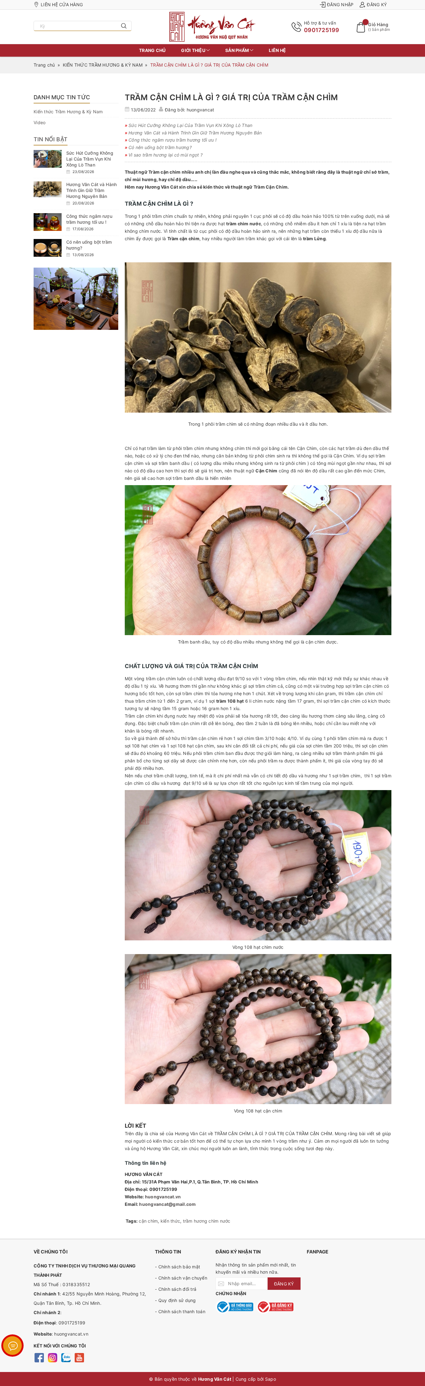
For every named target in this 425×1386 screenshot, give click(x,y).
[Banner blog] (76, 299)
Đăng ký (377, 4)
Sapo (270, 1379)
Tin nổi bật (51, 139)
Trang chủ (152, 50)
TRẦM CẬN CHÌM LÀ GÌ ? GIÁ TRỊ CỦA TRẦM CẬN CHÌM (231, 97)
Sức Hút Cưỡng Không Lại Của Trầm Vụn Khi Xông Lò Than (89, 158)
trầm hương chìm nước (207, 1221)
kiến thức (170, 1221)
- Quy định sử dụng (175, 1300)
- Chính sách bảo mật (177, 1266)
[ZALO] (65, 1357)
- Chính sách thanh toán (180, 1311)
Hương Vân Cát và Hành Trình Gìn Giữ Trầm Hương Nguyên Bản (91, 190)
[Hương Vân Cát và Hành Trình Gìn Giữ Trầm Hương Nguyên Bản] (48, 189)
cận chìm (148, 1221)
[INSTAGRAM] (52, 1357)
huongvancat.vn (163, 1196)
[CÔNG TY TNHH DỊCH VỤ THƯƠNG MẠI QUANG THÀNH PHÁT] (212, 26)
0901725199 (321, 30)
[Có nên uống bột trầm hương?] (48, 248)
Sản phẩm (237, 50)
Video (39, 122)
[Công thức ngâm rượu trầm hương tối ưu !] (48, 222)
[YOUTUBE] (79, 1357)
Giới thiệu (193, 50)
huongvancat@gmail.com (167, 1204)
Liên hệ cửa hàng (62, 4)
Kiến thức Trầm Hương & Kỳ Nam (68, 111)
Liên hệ (277, 50)
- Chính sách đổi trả (175, 1289)
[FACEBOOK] (39, 1357)
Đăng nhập (340, 4)
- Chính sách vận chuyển (181, 1278)
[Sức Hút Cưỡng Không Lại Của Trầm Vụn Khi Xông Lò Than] (48, 159)
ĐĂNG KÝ (284, 1283)
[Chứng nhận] (234, 1307)
